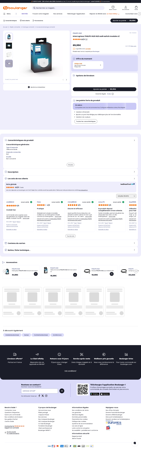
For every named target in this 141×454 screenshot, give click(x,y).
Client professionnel (45, 428)
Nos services (42, 417)
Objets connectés (15, 27)
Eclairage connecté (28, 27)
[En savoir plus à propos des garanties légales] (112, 94)
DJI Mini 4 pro (57, 335)
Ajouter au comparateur (38, 87)
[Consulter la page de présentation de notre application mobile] (94, 394)
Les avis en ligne (77, 426)
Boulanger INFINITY (44, 430)
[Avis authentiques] (126, 184)
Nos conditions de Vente (80, 410)
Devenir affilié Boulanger (114, 415)
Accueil (5, 27)
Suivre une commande (12, 415)
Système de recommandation (82, 424)
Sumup (26, 335)
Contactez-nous (10, 410)
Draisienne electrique (12, 335)
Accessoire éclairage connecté (45, 27)
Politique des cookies (79, 421)
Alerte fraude (76, 438)
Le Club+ (88, 49)
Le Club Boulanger (44, 424)
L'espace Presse (43, 415)
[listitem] (9, 45)
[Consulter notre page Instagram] (46, 396)
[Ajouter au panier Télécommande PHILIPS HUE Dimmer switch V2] (75, 275)
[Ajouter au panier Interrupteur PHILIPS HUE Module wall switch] (36, 274)
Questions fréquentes (12, 412)
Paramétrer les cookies (80, 419)
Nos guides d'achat (11, 419)
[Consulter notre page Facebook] (39, 396)
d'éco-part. (133, 46)
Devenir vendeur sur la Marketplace (118, 419)
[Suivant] (66, 79)
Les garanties (76, 412)
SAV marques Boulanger (46, 421)
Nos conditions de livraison (14, 417)
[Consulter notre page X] (43, 396)
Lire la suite (26, 218)
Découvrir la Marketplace (114, 417)
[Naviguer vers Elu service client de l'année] (121, 427)
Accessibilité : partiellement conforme (85, 430)
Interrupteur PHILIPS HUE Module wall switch (49, 219)
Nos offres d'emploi (112, 410)
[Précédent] (63, 79)
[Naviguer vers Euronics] (121, 423)
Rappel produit (77, 436)
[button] (139, 13)
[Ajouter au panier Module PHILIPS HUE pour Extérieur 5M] (112, 274)
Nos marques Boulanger (46, 419)
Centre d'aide (9, 421)
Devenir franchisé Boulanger (115, 412)
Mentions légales (77, 415)
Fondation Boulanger (45, 426)
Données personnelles (79, 417)
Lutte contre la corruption (81, 428)
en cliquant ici (83, 190)
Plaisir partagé (43, 412)
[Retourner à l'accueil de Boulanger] (15, 8)
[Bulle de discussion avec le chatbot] (135, 443)
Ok (62, 391)
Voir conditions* (70, 371)
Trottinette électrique (41, 335)
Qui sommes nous (44, 410)
